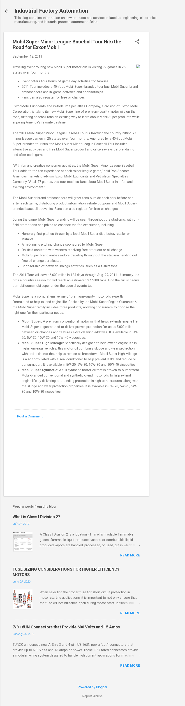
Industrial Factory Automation (51, 11)
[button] (137, 42)
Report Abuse (92, 696)
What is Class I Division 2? (36, 516)
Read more (130, 555)
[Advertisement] (167, 99)
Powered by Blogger (92, 687)
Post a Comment (30, 416)
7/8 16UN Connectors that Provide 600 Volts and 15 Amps (66, 627)
